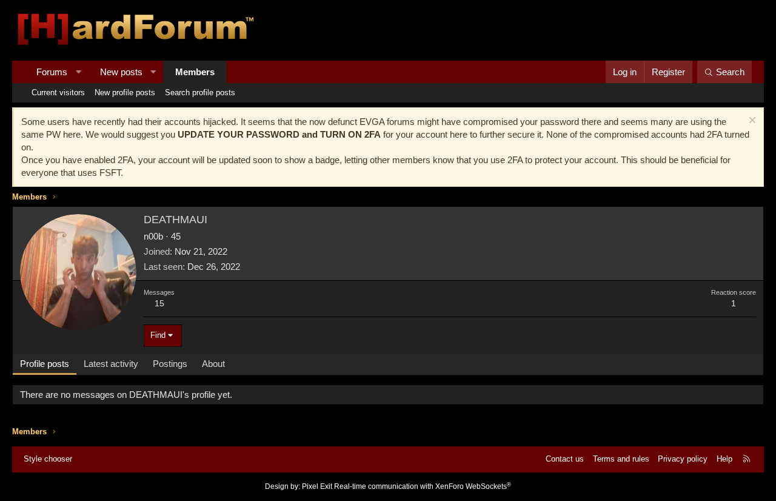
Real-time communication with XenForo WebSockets (422, 486)
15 (159, 303)
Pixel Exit (317, 486)
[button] (78, 72)
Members (195, 72)
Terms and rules (621, 458)
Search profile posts (200, 92)
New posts (121, 72)
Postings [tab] (170, 363)
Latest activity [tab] (111, 363)
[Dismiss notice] (751, 121)
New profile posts (125, 92)
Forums (51, 72)
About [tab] (213, 363)
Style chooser (48, 458)
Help (724, 458)
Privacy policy (682, 458)
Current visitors (58, 92)
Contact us (565, 458)
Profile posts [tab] (44, 363)
